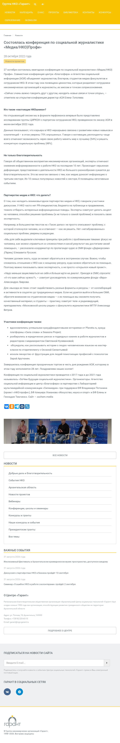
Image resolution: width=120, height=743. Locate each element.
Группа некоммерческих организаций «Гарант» (27, 731)
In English (31, 20)
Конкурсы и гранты (20, 515)
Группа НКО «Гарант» (16, 3)
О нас (41, 12)
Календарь (26, 12)
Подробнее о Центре (60, 630)
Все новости (60, 455)
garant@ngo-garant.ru (19, 622)
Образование (12, 20)
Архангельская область (22, 487)
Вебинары (14, 501)
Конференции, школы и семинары (28, 508)
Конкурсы (105, 12)
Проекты (54, 12)
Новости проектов (14, 61)
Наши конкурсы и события (24, 522)
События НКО (17, 480)
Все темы (14, 536)
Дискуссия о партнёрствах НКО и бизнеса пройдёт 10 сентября (36, 573)
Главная (7, 35)
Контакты (88, 12)
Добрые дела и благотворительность (30, 473)
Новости (10, 12)
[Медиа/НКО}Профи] (58, 431)
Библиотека (71, 12)
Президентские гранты (22, 529)
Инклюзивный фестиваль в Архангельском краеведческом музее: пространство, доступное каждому (56, 561)
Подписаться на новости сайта (28, 653)
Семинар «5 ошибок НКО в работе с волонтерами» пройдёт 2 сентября (40, 584)
